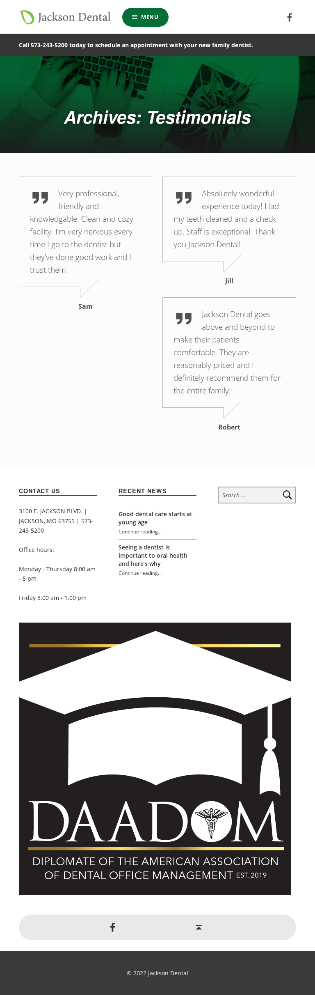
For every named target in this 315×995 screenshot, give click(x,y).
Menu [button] (150, 17)
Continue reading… (140, 531)
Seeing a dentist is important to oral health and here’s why (153, 555)
